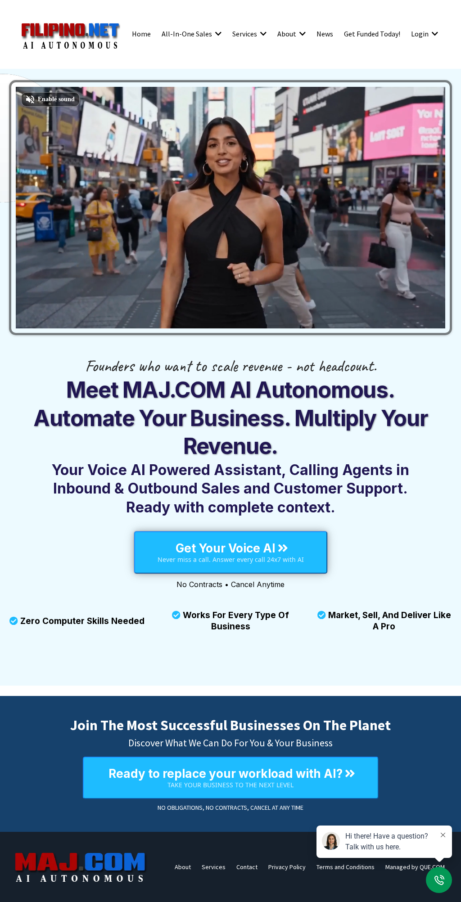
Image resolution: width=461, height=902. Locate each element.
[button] (217, 33)
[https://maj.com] (81, 867)
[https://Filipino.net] (70, 34)
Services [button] (245, 33)
